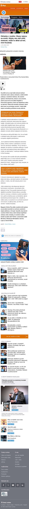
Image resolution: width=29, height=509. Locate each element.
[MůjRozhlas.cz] (3, 54)
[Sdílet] (4, 89)
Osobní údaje (10, 504)
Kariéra (17, 462)
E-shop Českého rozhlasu (10, 377)
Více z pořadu (6, 341)
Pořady (4, 251)
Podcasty (4, 474)
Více (21, 17)
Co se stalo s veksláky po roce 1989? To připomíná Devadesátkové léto (17, 319)
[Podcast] (1, 89)
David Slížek (8, 224)
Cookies (3, 504)
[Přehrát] (3, 83)
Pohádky (11, 248)
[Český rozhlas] (5, 2)
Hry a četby (5, 245)
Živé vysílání (5, 255)
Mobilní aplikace (5, 476)
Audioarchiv (20, 8)
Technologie (5, 17)
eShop (3, 462)
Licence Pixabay (7, 73)
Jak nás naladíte (19, 455)
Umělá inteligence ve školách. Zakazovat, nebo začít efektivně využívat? (17, 285)
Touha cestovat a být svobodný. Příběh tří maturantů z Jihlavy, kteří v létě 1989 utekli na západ (18, 297)
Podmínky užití (18, 504)
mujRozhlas (4, 241)
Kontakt (17, 464)
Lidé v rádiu (18, 459)
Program (12, 8)
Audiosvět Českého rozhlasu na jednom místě (12, 262)
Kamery (26, 8)
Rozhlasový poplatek (21, 466)
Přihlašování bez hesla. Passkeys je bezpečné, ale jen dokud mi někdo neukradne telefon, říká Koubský (12, 114)
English (25, 504)
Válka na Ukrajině (6, 455)
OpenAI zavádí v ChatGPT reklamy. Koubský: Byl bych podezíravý (16, 345)
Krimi (3, 248)
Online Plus (4, 47)
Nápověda (18, 457)
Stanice (3, 459)
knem (14, 224)
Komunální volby (5, 457)
